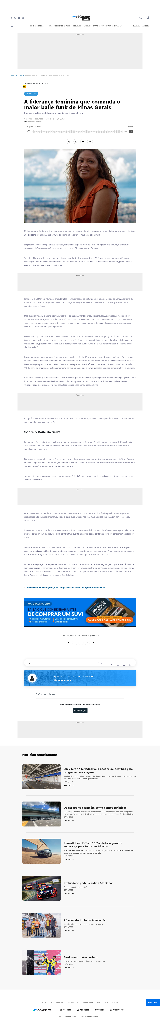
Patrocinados (20, 75)
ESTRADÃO (118, 26)
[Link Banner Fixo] (80, 612)
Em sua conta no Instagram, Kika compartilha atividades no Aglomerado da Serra (66, 587)
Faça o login (80, 710)
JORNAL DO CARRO (91, 26)
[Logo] (80, 17)
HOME (32, 26)
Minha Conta (88, 1002)
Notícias (66, 1010)
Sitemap (115, 1002)
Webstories (118, 1010)
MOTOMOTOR (106, 26)
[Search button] (141, 17)
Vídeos (100, 1010)
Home (12, 75)
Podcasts (84, 1010)
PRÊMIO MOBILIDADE (73, 26)
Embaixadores (73, 1002)
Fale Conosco (102, 1002)
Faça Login (153, 1002)
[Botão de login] (148, 17)
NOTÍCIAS (41, 26)
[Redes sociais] (11, 17)
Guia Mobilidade (57, 1002)
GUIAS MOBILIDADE (56, 26)
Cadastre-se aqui (62, 680)
